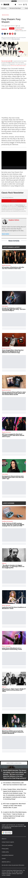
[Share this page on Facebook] (2, 34)
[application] (14, 158)
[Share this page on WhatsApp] (7, 34)
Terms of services (19, 205)
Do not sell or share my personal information (13, 865)
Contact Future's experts (8, 842)
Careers (4, 858)
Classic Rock (19, 29)
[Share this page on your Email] (15, 34)
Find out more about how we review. (18, 65)
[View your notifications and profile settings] (15, 4)
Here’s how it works (16, 39)
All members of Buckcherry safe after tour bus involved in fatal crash (14, 783)
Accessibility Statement (7, 855)
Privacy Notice (21, 206)
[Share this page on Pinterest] (10, 34)
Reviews (12, 28)
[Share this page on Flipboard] (12, 34)
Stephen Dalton (20, 28)
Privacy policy (5, 848)
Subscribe (20, 4)
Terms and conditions (7, 845)
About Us (4, 838)
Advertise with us (6, 862)
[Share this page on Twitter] (5, 34)
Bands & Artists (5, 15)
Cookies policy (5, 852)
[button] (2, 4)
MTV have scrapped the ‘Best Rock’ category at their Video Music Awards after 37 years (14, 805)
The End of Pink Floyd (15, 8)
